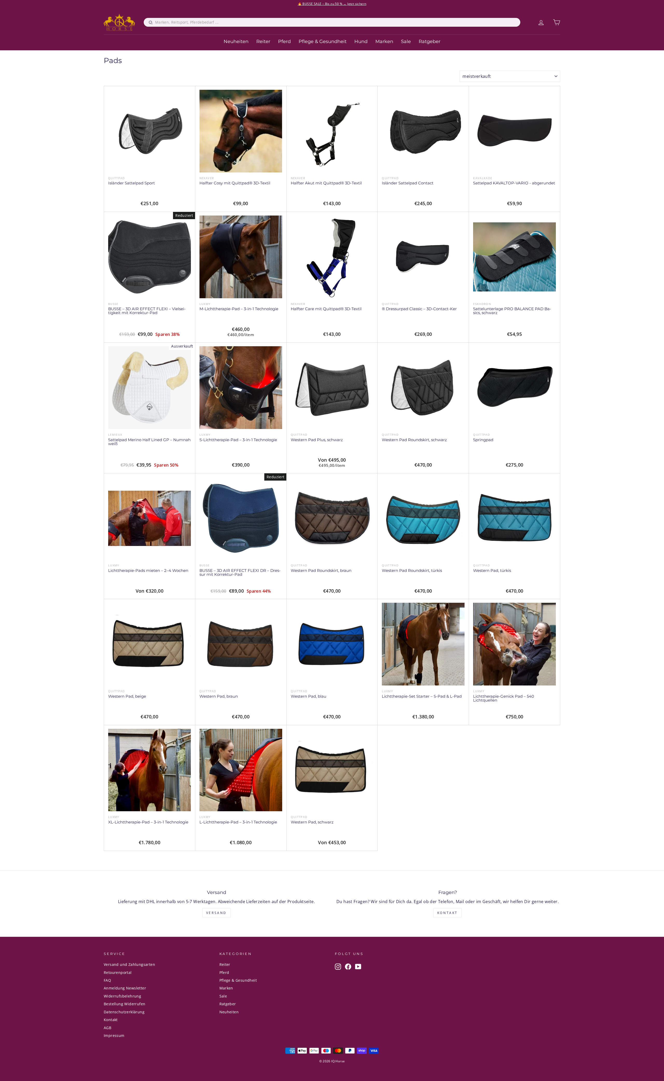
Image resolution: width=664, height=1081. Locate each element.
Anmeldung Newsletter (125, 988)
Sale (406, 41)
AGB (107, 1027)
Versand (216, 913)
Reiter (263, 41)
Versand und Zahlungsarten (129, 964)
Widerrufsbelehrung (122, 996)
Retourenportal (118, 972)
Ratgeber (429, 41)
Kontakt (447, 913)
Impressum (114, 1035)
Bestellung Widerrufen (124, 1003)
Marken (384, 41)
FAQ (107, 980)
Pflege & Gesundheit (323, 41)
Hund (361, 41)
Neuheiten (236, 41)
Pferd (284, 41)
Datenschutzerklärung (124, 1011)
